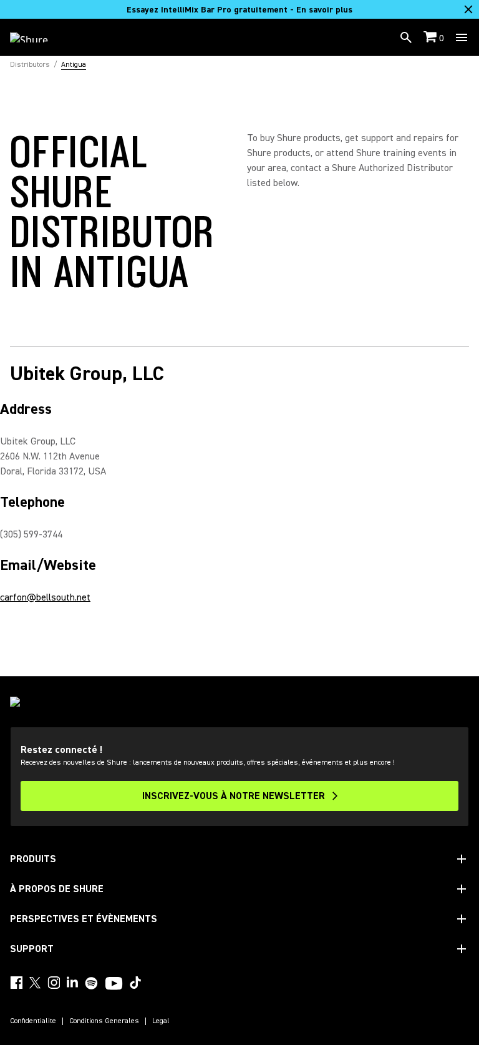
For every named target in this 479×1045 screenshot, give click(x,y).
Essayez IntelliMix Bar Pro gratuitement (239, 10)
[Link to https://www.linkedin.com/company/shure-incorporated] (72, 982)
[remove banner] (468, 9)
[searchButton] (406, 37)
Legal (161, 1021)
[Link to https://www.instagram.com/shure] (53, 982)
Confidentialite (33, 1021)
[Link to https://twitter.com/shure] (35, 982)
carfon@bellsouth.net (45, 597)
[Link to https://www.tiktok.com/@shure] (135, 982)
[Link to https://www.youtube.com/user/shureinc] (114, 984)
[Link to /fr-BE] (37, 37)
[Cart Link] (431, 38)
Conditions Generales (104, 1021)
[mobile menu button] (461, 37)
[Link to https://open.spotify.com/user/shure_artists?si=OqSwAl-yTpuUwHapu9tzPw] (92, 983)
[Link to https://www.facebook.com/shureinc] (16, 982)
